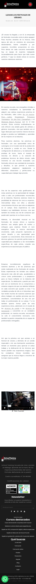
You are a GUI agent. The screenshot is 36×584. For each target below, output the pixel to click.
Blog (16, 21)
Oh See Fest (15, 119)
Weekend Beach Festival (11, 122)
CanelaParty (26, 119)
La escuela (18, 542)
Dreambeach (19, 117)
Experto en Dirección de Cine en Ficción (18, 533)
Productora (18, 556)
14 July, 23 (9, 21)
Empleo (18, 552)
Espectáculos (24, 21)
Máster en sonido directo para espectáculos (18, 526)
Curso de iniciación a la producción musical (18, 523)
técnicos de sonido (12, 308)
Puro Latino (6, 117)
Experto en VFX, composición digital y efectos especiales (18, 529)
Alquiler (18, 559)
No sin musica (28, 114)
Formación (18, 546)
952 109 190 (17, 579)
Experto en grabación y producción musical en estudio (18, 536)
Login (18, 569)
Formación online (18, 549)
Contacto (18, 566)
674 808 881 (26, 579)
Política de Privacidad (25, 581)
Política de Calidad (10, 581)
